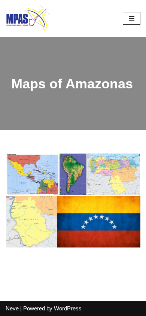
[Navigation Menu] (131, 18)
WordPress (68, 308)
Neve (12, 308)
